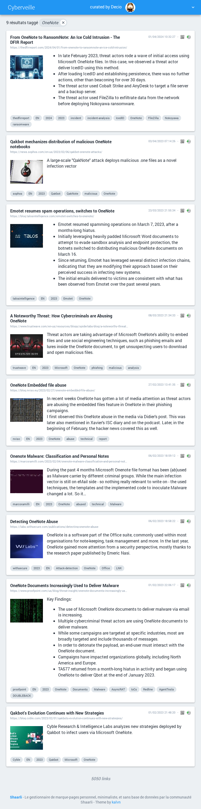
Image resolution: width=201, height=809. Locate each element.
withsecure (20, 568)
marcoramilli (21, 504)
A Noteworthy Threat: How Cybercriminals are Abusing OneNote (61, 318)
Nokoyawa (171, 118)
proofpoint (19, 689)
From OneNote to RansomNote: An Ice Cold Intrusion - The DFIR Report (65, 40)
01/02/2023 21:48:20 (161, 712)
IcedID (120, 118)
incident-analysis (98, 118)
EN (37, 118)
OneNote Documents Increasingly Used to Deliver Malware (64, 585)
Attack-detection (67, 568)
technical (87, 439)
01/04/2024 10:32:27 (161, 37)
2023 (61, 118)
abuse (70, 439)
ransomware (21, 124)
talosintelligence (24, 298)
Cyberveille (21, 7)
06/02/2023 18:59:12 (161, 455)
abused (81, 504)
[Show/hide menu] (193, 7)
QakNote (72, 193)
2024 (49, 118)
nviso (16, 439)
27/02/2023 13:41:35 (161, 384)
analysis (133, 368)
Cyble (16, 760)
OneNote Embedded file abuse (38, 384)
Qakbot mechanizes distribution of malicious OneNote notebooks (60, 144)
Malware (115, 504)
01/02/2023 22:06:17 (161, 585)
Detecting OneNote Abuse (34, 521)
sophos (17, 193)
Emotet (68, 298)
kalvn (116, 802)
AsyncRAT (118, 689)
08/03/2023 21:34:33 (161, 315)
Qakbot (55, 193)
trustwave (19, 368)
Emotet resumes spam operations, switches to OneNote (62, 210)
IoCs (134, 689)
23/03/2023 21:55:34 (161, 210)
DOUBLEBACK (22, 696)
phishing (97, 368)
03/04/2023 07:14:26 (161, 141)
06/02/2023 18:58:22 (161, 521)
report (103, 439)
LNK (119, 568)
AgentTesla (166, 689)
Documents (80, 689)
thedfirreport (21, 118)
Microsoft (61, 368)
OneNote (53, 22)
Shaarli (16, 797)
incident (76, 118)
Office (106, 568)
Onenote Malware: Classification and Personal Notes (59, 456)
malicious (91, 193)
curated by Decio (106, 6)
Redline (148, 689)
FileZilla (153, 118)
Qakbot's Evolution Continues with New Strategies (57, 712)
